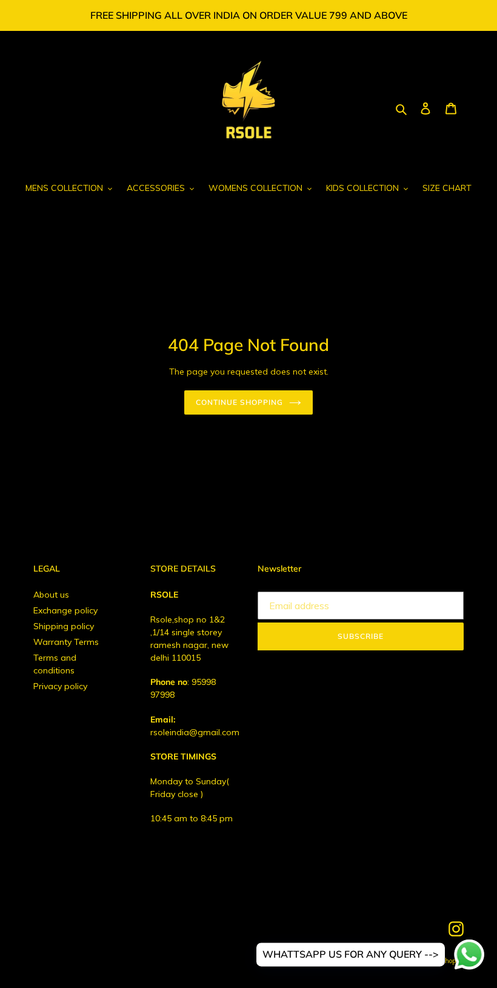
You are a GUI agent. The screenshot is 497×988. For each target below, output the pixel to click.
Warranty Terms (66, 641)
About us (51, 594)
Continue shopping (239, 402)
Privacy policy (60, 686)
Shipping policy (63, 626)
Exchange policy (65, 610)
